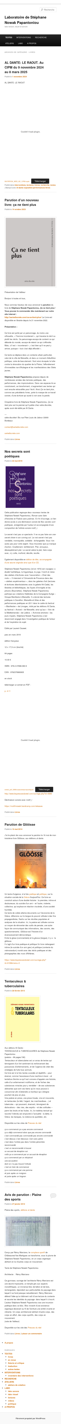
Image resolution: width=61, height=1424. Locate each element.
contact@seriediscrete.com (16, 427)
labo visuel (13, 1394)
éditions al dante (28, 1209)
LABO (20, 43)
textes (53, 185)
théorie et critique (16, 1363)
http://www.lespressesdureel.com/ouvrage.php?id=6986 (28, 793)
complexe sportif (38, 1252)
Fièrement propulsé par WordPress (30, 1418)
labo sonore (13, 1391)
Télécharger (40, 181)
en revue (12, 1359)
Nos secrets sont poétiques (17, 453)
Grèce (26, 897)
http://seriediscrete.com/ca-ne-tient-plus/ (23, 317)
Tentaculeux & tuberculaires (15, 983)
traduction (12, 1366)
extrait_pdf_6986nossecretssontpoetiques (19, 789)
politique (42, 894)
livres (10, 1356)
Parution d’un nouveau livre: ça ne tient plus (22, 202)
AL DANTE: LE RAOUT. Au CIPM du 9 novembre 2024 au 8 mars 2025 (24, 67)
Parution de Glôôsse (20, 824)
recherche (45, 185)
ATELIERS (9, 43)
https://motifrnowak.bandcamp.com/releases (24, 806)
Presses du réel (34, 1123)
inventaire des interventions (20, 1375)
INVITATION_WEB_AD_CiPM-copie (17, 181)
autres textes (14, 1369)
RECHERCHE (41, 37)
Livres (37, 185)
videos (11, 1400)
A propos (9, 1342)
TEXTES (8, 37)
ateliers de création (16, 1385)
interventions (20, 185)
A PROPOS (31, 43)
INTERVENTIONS (23, 37)
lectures (30, 185)
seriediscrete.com (12, 433)
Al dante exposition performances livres (33, 187)
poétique (33, 894)
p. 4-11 (8, 691)
